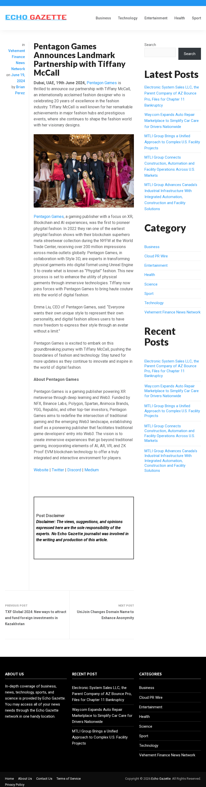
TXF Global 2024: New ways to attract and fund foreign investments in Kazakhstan (35, 618)
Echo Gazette (161, 778)
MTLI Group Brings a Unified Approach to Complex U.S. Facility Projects (172, 142)
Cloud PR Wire (156, 256)
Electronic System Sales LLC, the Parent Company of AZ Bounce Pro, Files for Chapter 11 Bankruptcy (171, 368)
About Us (25, 778)
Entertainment (155, 18)
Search (150, 44)
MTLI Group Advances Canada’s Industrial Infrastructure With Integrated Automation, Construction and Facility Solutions (170, 196)
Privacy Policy (14, 784)
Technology (127, 18)
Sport (196, 18)
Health (179, 18)
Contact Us (44, 778)
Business (103, 18)
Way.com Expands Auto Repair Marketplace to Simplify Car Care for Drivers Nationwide (171, 120)
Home (9, 778)
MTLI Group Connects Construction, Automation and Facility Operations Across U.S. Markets (169, 433)
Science (151, 284)
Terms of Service (69, 778)
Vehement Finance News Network (172, 312)
